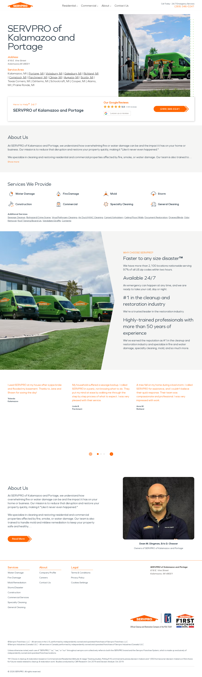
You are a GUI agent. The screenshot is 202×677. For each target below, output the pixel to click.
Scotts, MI (87, 77)
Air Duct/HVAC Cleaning (90, 217)
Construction (14, 592)
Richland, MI (91, 73)
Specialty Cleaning (17, 602)
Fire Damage (14, 577)
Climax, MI (55, 77)
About (105, 5)
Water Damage (16, 572)
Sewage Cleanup (16, 217)
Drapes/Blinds (176, 217)
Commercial (88, 5)
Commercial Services (18, 597)
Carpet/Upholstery (113, 217)
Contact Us (121, 5)
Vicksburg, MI (54, 73)
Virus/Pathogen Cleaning (64, 217)
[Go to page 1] (97, 454)
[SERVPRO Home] (20, 5)
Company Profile (47, 572)
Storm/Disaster (15, 587)
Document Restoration (156, 217)
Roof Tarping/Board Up (29, 220)
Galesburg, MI (72, 73)
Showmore (13, 161)
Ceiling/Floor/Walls (133, 217)
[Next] (111, 454)
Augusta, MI (71, 77)
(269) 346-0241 (184, 6)
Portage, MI (36, 73)
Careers (43, 577)
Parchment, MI (37, 77)
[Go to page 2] (101, 454)
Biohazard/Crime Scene (38, 217)
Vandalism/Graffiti (52, 220)
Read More (18, 538)
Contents (66, 220)
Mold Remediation (17, 582)
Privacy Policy (77, 577)
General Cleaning (16, 607)
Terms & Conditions (80, 572)
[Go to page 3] (104, 454)
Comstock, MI (17, 77)
